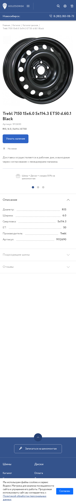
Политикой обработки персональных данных (24, 498)
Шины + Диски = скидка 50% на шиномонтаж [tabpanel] (38, 177)
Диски (38, 464)
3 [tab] (43, 187)
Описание (10, 200)
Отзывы (8, 267)
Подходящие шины (16, 254)
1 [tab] (33, 187)
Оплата (38, 473)
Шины (7, 464)
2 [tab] (38, 187)
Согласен (64, 491)
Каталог (7, 473)
